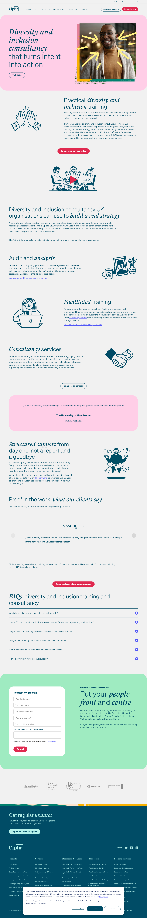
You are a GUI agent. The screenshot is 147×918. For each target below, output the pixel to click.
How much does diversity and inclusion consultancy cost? (36, 649)
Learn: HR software (120, 864)
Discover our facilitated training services (83, 324)
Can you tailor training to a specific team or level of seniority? (37, 640)
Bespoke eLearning (41, 878)
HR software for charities (96, 868)
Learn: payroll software (121, 872)
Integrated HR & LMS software (72, 864)
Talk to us (17, 74)
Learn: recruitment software (123, 868)
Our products (31, 9)
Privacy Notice (52, 742)
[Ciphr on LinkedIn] (131, 847)
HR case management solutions (19, 876)
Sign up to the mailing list (24, 831)
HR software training (42, 868)
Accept (95, 909)
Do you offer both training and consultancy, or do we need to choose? (41, 631)
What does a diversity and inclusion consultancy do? (33, 613)
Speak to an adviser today (73, 150)
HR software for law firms (96, 876)
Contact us (117, 2)
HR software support (42, 864)
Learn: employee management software (124, 892)
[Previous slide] (13, 535)
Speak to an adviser (73, 385)
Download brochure (111, 9)
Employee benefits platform (18, 880)
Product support (133, 2)
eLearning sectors (120, 897)
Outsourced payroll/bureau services (44, 873)
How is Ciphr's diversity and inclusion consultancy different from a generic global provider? (51, 622)
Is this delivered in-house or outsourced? (28, 658)
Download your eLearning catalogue (73, 584)
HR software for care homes (97, 864)
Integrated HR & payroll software (72, 868)
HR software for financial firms (98, 872)
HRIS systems (66, 882)
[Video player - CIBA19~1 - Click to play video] (73, 180)
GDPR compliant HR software (71, 885)
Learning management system (19, 884)
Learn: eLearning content (122, 880)
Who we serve (58, 9)
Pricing (124, 2)
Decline (112, 909)
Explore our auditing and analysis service (28, 277)
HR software (13, 864)
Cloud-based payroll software (18, 872)
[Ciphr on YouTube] (126, 847)
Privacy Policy (103, 897)
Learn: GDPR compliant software (125, 884)
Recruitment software (16, 887)
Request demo (130, 9)
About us (84, 9)
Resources (73, 9)
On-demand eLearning (121, 901)
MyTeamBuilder (14, 895)
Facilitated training (41, 882)
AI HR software (14, 868)
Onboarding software (16, 891)
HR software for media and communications (96, 885)
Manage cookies (126, 910)
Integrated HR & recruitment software (71, 873)
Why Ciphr (45, 9)
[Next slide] (134, 535)
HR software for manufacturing (98, 880)
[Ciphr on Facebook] (136, 847)
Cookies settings (78, 909)
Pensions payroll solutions (70, 878)
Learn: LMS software (121, 876)
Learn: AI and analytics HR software (126, 887)
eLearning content (78, 317)
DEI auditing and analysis (43, 885)
